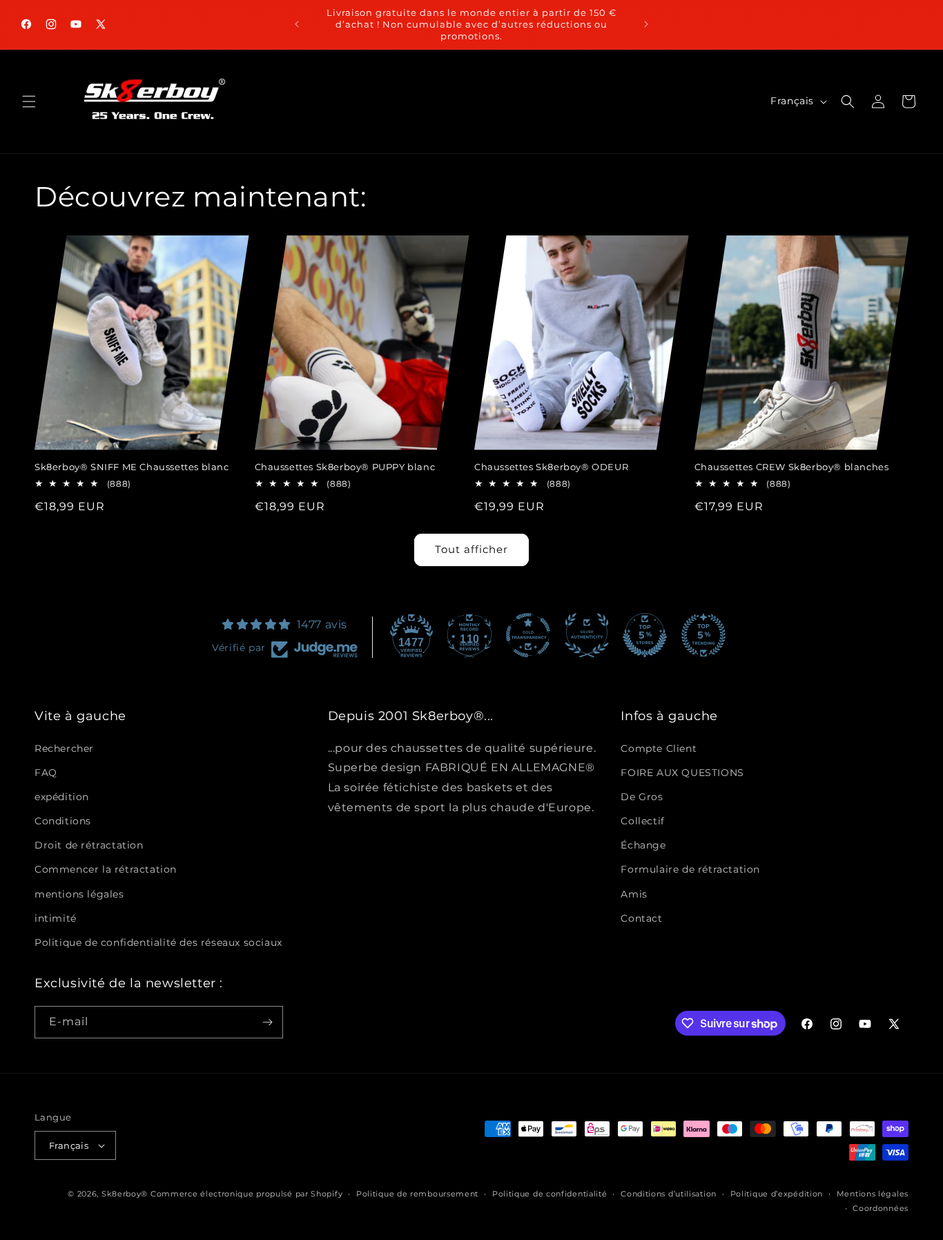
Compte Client (659, 748)
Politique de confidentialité (549, 1194)
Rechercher (64, 748)
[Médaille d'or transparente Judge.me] (528, 635)
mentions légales (79, 894)
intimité (56, 918)
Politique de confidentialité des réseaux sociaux (158, 942)
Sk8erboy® (124, 1194)
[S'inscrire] (267, 1022)
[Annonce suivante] (646, 24)
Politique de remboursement (417, 1194)
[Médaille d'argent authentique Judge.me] (587, 635)
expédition (62, 797)
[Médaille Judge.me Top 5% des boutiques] (645, 635)
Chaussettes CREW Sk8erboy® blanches (791, 466)
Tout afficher (471, 549)
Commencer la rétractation (106, 870)
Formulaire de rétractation (690, 870)
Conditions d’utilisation (669, 1194)
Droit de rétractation (89, 845)
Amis (634, 894)
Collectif (642, 821)
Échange (643, 845)
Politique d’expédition (776, 1194)
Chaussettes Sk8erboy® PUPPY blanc (345, 466)
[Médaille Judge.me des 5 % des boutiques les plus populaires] (703, 635)
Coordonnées (880, 1207)
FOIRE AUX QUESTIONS (682, 772)
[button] (29, 101)
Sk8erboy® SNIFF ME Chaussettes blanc (132, 466)
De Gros (642, 797)
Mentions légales (872, 1194)
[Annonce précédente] (297, 24)
